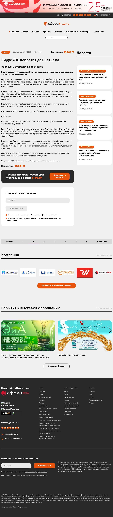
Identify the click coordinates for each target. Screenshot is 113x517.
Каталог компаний (45, 397)
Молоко (67, 400)
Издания (42, 400)
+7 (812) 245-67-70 (13, 439)
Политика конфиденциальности (50, 420)
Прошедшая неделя (96, 400)
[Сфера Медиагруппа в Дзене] (74, 16)
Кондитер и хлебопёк (71, 403)
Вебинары (85, 32)
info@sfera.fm (11, 435)
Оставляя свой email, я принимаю (32, 215)
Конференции (71, 32)
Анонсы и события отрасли (48, 409)
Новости (15, 32)
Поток (41, 394)
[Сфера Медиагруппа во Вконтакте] (77, 16)
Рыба (66, 394)
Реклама (58, 32)
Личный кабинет (103, 15)
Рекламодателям (44, 414)
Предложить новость (60, 176)
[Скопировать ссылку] (70, 52)
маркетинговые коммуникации (36, 475)
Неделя (91, 397)
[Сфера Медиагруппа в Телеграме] (82, 16)
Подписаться (16, 209)
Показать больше (56, 366)
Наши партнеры (104, 255)
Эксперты (35, 32)
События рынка (104, 308)
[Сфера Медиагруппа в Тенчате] (85, 16)
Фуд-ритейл (68, 412)
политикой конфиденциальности (36, 472)
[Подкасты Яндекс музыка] (90, 16)
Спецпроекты (43, 406)
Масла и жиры (69, 397)
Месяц (91, 403)
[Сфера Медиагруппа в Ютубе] (80, 16)
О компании (98, 32)
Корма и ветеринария (71, 406)
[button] (4, 330)
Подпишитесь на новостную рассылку (19, 459)
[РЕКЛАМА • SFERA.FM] (56, 11)
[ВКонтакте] (65, 52)
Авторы (41, 403)
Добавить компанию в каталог (56, 286)
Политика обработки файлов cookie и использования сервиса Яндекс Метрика (50, 431)
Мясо (66, 391)
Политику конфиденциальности (43, 215)
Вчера (91, 394)
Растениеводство (70, 409)
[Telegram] (68, 52)
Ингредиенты (68, 414)
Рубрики (47, 32)
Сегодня (92, 391)
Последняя (102, 242)
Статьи (25, 32)
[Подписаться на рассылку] (88, 16)
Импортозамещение (46, 417)
